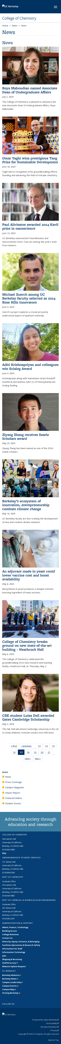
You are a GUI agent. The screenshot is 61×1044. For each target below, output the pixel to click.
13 (40, 746)
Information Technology (13, 952)
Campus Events (10, 986)
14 (47, 746)
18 (29, 753)
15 (54, 746)
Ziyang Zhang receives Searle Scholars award (25, 436)
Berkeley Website (11, 975)
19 (36, 753)
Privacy (54, 1030)
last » (38, 758)
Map (4, 853)
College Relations (10, 934)
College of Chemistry (19, 18)
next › (29, 758)
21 (50, 753)
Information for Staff (12, 948)
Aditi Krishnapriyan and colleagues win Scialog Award (30, 366)
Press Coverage (13, 782)
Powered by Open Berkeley (45, 1019)
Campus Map (9, 989)
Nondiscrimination (50, 1026)
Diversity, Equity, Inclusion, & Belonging (20, 941)
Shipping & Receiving (12, 959)
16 (15, 753)
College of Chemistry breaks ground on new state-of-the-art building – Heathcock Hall (27, 645)
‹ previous (27, 745)
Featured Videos (13, 798)
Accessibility (52, 1023)
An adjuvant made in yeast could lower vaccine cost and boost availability (28, 575)
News (14, 25)
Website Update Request (14, 966)
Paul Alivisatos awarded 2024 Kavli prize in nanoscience (30, 226)
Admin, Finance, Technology (15, 927)
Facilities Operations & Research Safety (21, 945)
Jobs (4, 956)
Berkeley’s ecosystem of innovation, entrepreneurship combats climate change (25, 505)
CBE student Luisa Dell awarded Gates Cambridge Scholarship (28, 717)
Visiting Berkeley (11, 993)
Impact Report (12, 792)
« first (15, 745)
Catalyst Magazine (14, 787)
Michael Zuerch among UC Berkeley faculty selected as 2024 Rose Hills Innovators (28, 298)
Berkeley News (10, 979)
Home (5, 25)
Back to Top (53, 1040)
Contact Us (7, 938)
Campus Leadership (12, 982)
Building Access (9, 931)
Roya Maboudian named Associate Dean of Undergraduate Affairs (29, 90)
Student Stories (13, 803)
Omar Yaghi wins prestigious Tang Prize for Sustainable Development (30, 160)
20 (43, 753)
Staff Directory (10, 963)
